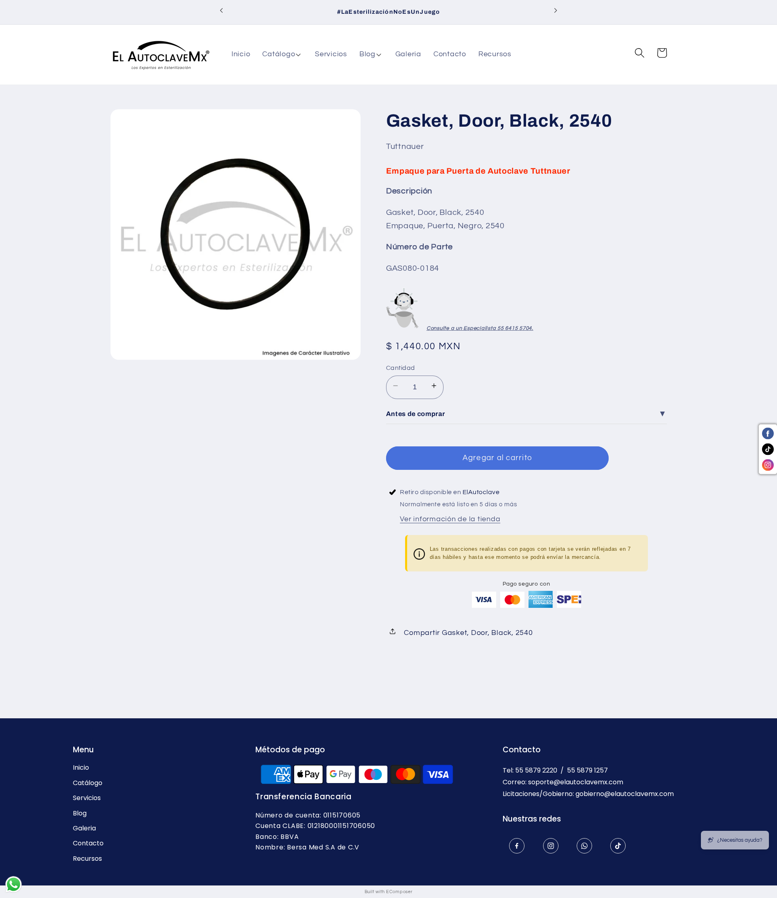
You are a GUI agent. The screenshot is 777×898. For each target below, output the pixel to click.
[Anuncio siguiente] (556, 12)
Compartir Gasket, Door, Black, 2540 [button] (468, 633)
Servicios (87, 798)
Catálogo (87, 783)
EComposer (399, 892)
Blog (80, 813)
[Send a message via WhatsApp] (13, 884)
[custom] (517, 845)
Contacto (88, 843)
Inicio (81, 767)
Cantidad (400, 368)
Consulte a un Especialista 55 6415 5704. (480, 328)
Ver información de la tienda (450, 519)
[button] (282, 54)
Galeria (84, 828)
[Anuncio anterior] (221, 12)
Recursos (87, 858)
